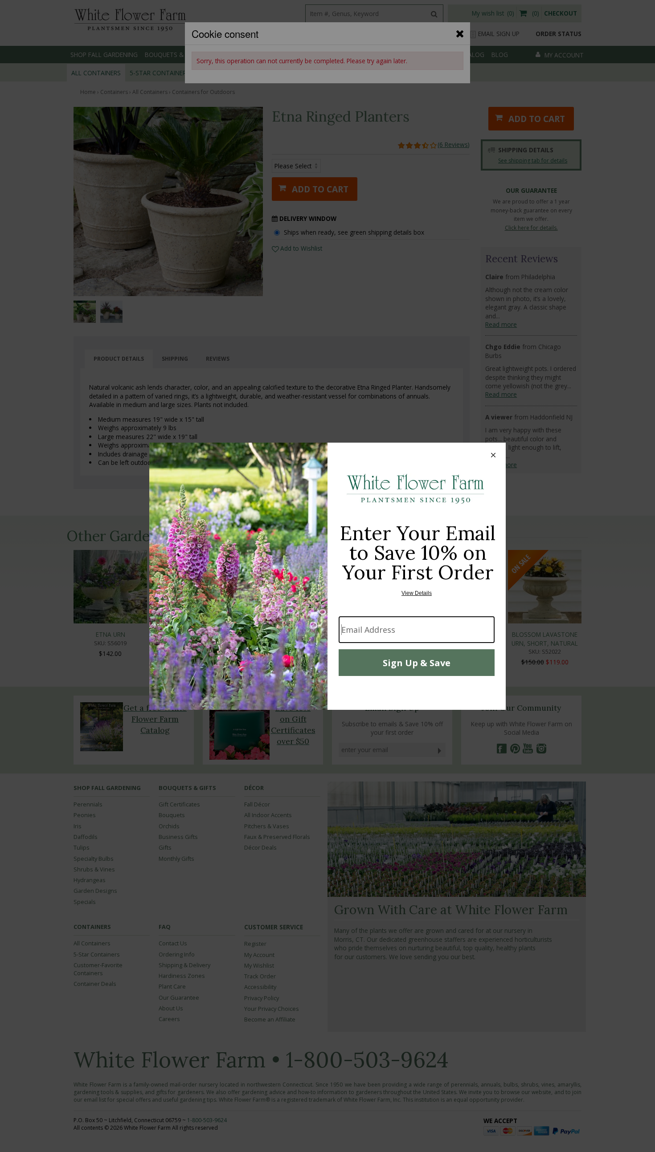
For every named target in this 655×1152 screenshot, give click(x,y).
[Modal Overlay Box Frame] (327, 576)
